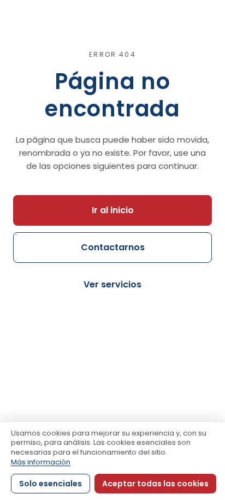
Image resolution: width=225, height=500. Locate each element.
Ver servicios (112, 284)
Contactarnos (113, 247)
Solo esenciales (50, 483)
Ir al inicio (113, 210)
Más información (40, 462)
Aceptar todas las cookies (155, 483)
